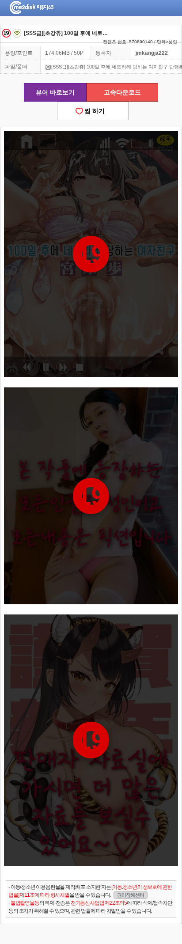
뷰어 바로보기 (55, 92)
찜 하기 (93, 110)
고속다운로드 (122, 92)
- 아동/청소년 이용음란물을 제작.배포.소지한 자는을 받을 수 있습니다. (90, 891)
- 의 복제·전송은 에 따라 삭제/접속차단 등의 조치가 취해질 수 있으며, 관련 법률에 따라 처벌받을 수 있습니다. (90, 907)
